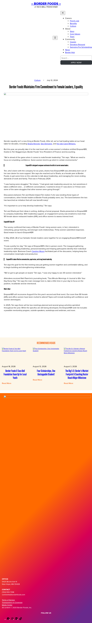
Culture (37, 80)
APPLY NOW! (76, 62)
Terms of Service (8, 600)
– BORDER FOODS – (46, 3)
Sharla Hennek (34, 143)
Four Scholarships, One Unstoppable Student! (46, 372)
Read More (6, 383)
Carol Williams (69, 143)
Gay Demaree (46, 143)
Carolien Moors (38, 251)
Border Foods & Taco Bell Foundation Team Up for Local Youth (15, 374)
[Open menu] (55, 38)
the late (60, 143)
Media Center (7, 605)
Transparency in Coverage (12, 602)
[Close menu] (62, 13)
